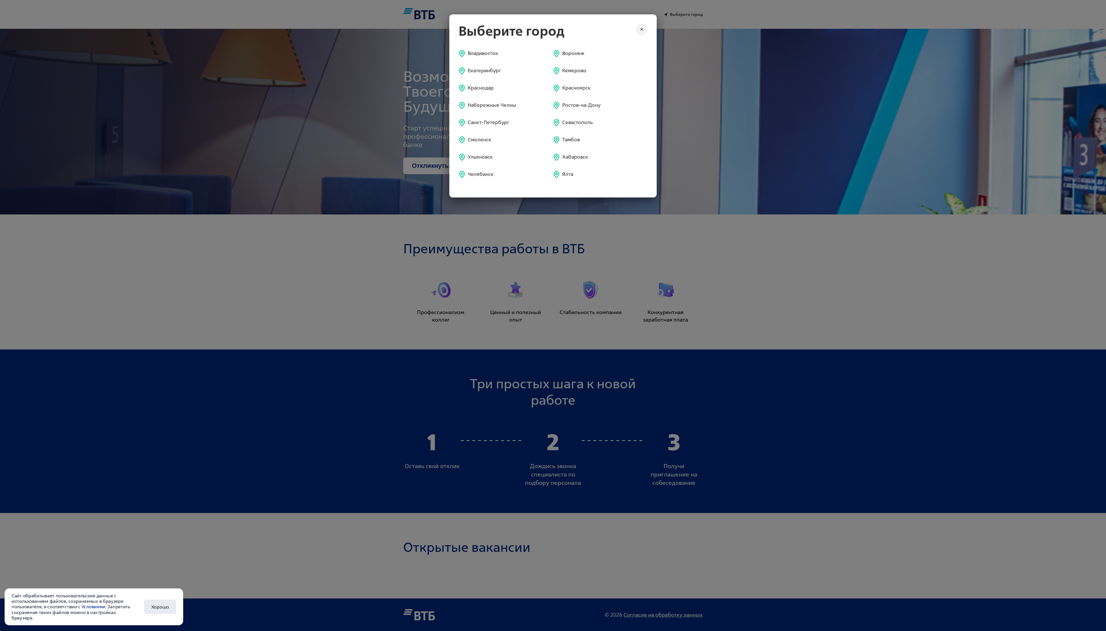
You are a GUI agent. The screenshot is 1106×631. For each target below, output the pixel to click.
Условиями (93, 606)
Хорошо (160, 607)
